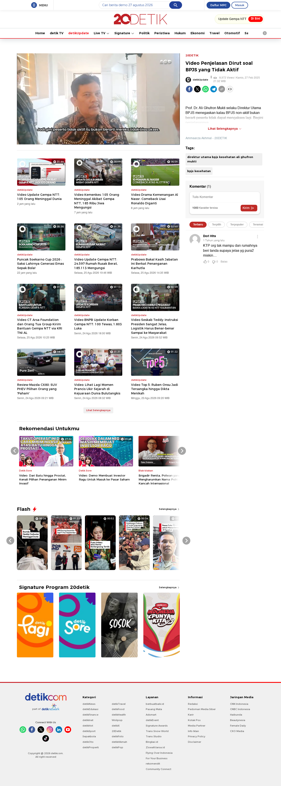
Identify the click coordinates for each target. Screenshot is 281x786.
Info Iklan (193, 731)
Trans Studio (154, 736)
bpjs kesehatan (199, 171)
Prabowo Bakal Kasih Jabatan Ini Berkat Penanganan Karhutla (154, 264)
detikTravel (119, 703)
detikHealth (119, 714)
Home (40, 33)
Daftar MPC (218, 5)
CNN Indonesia (239, 703)
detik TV (56, 33)
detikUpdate (78, 33)
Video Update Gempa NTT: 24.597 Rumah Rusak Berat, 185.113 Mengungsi (96, 264)
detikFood (118, 709)
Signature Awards (157, 725)
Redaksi (193, 703)
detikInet (88, 720)
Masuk (239, 5)
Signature (122, 33)
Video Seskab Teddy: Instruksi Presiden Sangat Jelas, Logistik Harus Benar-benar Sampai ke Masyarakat (154, 326)
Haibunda (236, 714)
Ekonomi (198, 33)
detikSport (89, 731)
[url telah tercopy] (221, 89)
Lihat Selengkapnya (98, 410)
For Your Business (157, 758)
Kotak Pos (194, 720)
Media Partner (196, 725)
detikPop (117, 747)
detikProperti (91, 747)
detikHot (88, 725)
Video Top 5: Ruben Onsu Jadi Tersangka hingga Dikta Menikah (154, 389)
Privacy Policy (196, 736)
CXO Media (237, 731)
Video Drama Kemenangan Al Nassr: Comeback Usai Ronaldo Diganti (154, 199)
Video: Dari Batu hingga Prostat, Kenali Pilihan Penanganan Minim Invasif (43, 479)
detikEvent (152, 720)
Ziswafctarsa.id (155, 747)
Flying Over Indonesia (159, 752)
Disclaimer (194, 741)
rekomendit (153, 763)
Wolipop (117, 720)
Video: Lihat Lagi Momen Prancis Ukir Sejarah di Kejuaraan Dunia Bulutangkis (97, 389)
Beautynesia (237, 720)
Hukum (180, 33)
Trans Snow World (157, 731)
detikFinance (90, 714)
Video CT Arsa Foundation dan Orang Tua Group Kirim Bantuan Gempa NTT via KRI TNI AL (39, 326)
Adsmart (151, 714)
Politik (144, 33)
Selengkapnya (168, 509)
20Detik (116, 731)
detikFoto (118, 736)
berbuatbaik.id (155, 703)
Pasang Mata (154, 709)
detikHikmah (119, 741)
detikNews (89, 703)
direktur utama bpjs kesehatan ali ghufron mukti (220, 159)
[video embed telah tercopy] (230, 89)
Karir (191, 714)
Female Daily (238, 725)
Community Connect (158, 769)
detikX (116, 725)
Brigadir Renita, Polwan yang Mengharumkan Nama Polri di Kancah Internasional (160, 479)
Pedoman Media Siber (202, 709)
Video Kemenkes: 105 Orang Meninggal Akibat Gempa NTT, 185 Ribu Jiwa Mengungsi (96, 201)
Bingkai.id (152, 741)
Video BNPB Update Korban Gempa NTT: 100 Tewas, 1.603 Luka (98, 324)
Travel (214, 33)
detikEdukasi (90, 709)
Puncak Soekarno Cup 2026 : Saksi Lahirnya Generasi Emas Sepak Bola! (40, 264)
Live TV (100, 33)
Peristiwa (162, 33)
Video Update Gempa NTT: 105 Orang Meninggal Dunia (39, 197)
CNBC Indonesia (240, 709)
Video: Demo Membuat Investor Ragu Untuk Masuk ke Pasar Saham (104, 477)
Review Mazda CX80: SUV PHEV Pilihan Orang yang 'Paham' (37, 389)
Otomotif (232, 33)
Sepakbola (89, 736)
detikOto (88, 741)
